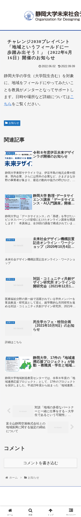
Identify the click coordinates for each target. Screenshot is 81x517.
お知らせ (14, 122)
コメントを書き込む (40, 463)
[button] (72, 407)
